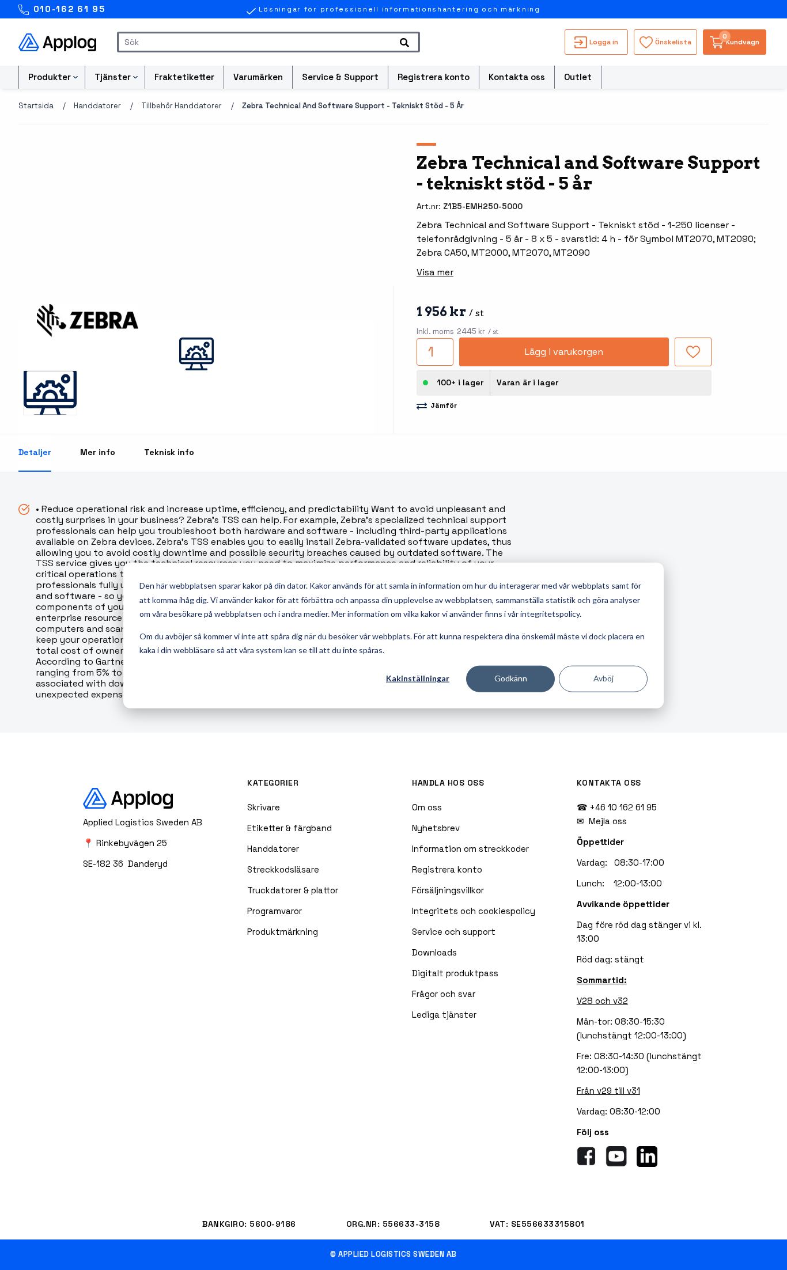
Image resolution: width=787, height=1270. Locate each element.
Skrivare (263, 807)
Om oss (427, 807)
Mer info (97, 452)
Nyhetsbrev (436, 827)
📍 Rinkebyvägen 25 (125, 842)
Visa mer (435, 272)
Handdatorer (97, 106)
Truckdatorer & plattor (292, 890)
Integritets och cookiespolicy (473, 910)
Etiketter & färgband (289, 827)
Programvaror (274, 910)
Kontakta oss (517, 76)
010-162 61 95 (67, 8)
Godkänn (510, 678)
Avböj (603, 678)
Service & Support (340, 76)
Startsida (36, 106)
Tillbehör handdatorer (181, 106)
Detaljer (34, 452)
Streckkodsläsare (283, 869)
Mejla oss (608, 821)
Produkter (49, 76)
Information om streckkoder (470, 848)
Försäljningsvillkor (448, 890)
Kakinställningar (417, 678)
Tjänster (112, 76)
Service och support (453, 931)
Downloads (434, 952)
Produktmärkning (282, 931)
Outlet (578, 76)
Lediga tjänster (444, 1014)
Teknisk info (169, 452)
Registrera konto (434, 76)
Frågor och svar (443, 993)
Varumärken (258, 76)
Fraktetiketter (184, 76)
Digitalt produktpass (455, 973)
